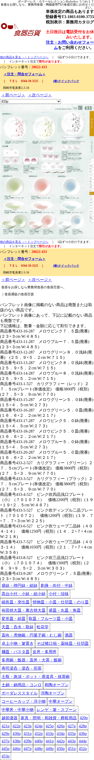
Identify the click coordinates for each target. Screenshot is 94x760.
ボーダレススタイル (20, 693)
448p (39, 748)
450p (61, 748)
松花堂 (43, 627)
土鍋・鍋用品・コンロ (22, 685)
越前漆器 (10, 718)
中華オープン (61, 701)
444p (83, 741)
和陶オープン (57, 685)
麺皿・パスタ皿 (16, 652)
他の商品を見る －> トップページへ (24, 57)
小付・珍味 (59, 594)
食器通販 (11, 294)
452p (83, 748)
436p (83, 733)
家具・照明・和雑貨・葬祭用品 (49, 718)
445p (6, 748)
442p (61, 741)
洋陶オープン (53, 693)
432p (39, 733)
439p (28, 741)
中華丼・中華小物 (18, 710)
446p (17, 748)
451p (72, 748)
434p (61, 733)
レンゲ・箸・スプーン (57, 710)
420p (84, 718)
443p (72, 741)
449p (50, 748)
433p (50, 733)
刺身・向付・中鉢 (57, 585)
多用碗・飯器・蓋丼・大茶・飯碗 (32, 660)
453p (6, 756)
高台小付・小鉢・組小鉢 (24, 594)
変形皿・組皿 (14, 618)
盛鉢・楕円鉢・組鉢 (20, 585)
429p (6, 733)
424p (39, 726)
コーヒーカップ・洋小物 (24, 701)
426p (61, 726)
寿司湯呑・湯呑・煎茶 (22, 668)
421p (6, 726)
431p (28, 733)
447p (28, 748)
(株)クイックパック (66, 81)
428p (83, 726)
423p (28, 726)
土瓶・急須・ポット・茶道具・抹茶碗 (36, 676)
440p (39, 741)
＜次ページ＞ (40, 95)
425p (50, 726)
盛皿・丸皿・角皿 (65, 610)
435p (72, 733)
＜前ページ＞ (13, 95)
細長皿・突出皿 (16, 602)
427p (72, 726)
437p (6, 741)
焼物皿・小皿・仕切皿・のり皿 (61, 602)
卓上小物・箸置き (18, 643)
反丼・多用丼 (45, 652)
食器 (4, 4)
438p (17, 741)
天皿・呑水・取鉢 (18, 627)
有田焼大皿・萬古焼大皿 (24, 610)
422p (17, 726)
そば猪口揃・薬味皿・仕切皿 (63, 643)
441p (50, 741)
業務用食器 (35, 4)
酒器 (69, 635)
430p (17, 733)
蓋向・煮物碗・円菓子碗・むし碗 (32, 635)
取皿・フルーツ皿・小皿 (51, 618)
